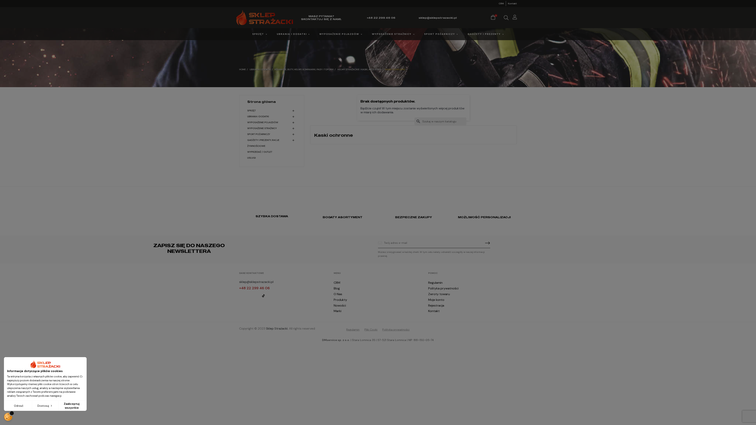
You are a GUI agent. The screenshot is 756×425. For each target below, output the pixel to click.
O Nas (338, 294)
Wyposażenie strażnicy (262, 128)
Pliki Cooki (370, 329)
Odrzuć (18, 405)
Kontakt (512, 3)
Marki (337, 311)
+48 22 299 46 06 (254, 288)
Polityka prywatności (443, 288)
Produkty (340, 300)
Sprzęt (251, 110)
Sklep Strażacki (277, 328)
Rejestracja (436, 305)
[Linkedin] (256, 296)
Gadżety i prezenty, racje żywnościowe (263, 143)
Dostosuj (43, 405)
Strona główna (261, 102)
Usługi (251, 157)
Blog (337, 288)
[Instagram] (248, 296)
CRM (501, 3)
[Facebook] (241, 296)
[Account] (515, 18)
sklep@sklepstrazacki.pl (256, 282)
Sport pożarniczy (258, 134)
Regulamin (435, 283)
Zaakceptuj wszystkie (72, 405)
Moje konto (436, 300)
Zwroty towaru (439, 294)
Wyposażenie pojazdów (262, 122)
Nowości (340, 305)
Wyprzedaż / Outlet (259, 151)
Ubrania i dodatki (258, 116)
